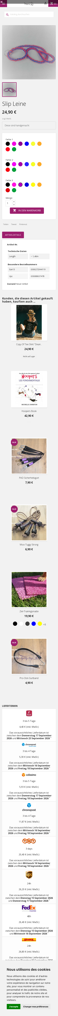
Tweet (13, 224)
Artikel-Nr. (12, 244)
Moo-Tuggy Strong (29, 544)
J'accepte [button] (13, 1006)
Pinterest (23, 224)
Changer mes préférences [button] (35, 1006)
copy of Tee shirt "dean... (29, 344)
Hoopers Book (29, 411)
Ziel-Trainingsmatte (29, 611)
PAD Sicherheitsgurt (29, 477)
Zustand (11, 284)
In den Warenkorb (27, 210)
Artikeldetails (13, 235)
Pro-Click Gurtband (29, 678)
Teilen (5, 224)
